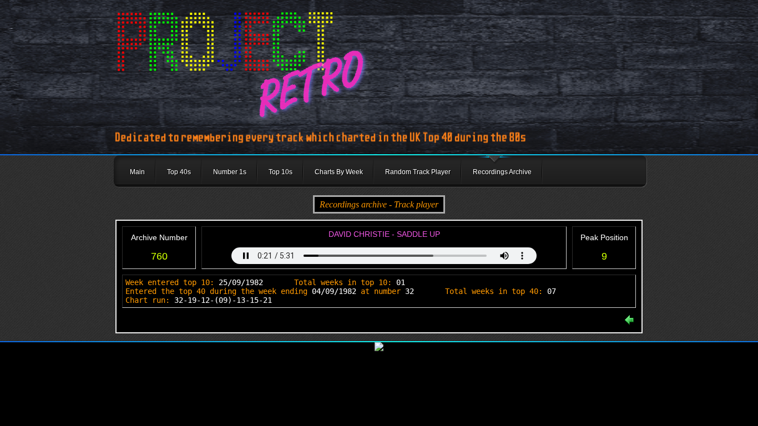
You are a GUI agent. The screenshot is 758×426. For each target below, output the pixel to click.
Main (137, 172)
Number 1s (229, 172)
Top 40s (179, 172)
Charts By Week (339, 172)
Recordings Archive (502, 172)
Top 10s (280, 172)
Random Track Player (418, 172)
